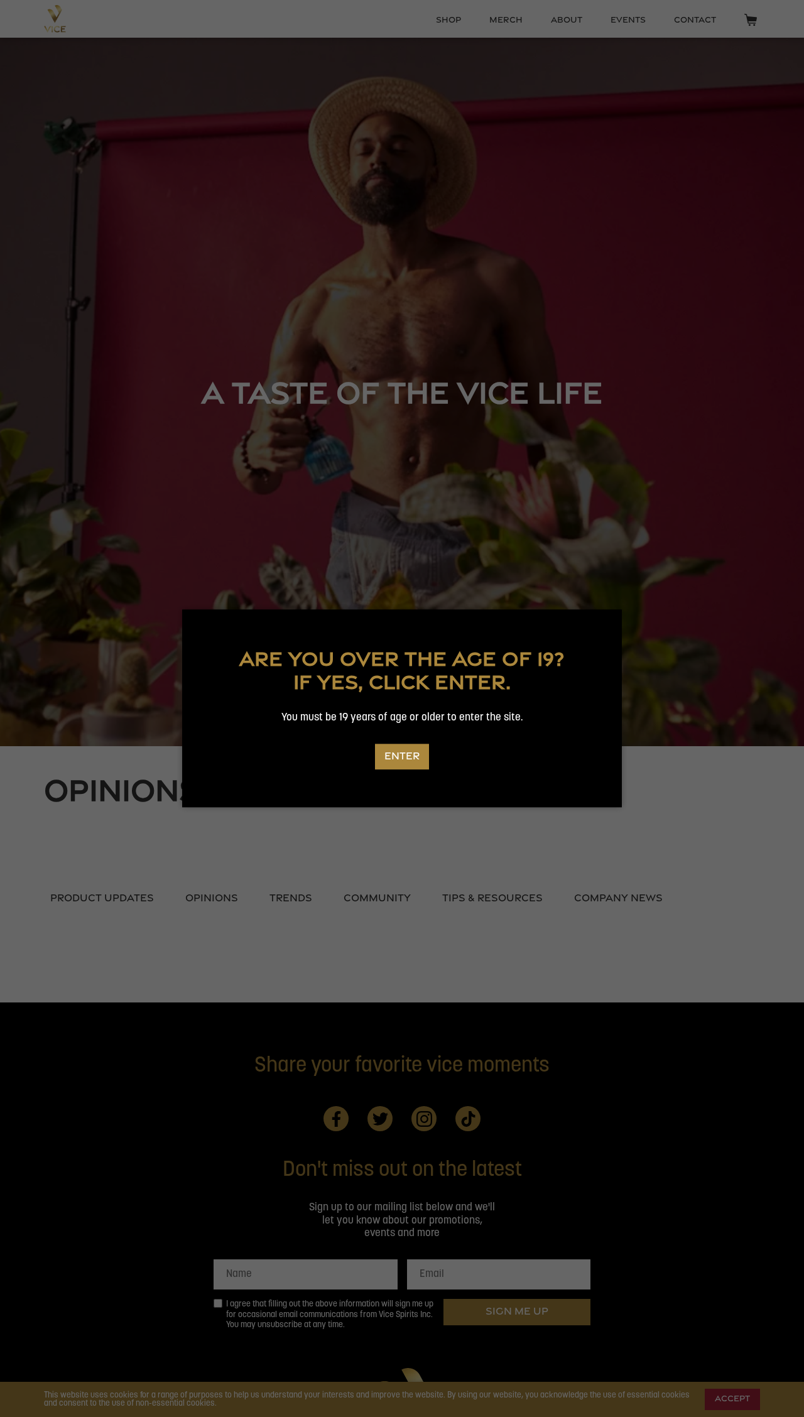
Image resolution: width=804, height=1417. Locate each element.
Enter (402, 755)
